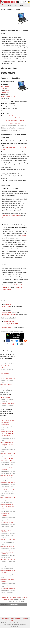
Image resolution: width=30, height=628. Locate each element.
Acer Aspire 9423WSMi (6, 384)
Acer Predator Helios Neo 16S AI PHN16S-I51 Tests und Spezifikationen (7, 433)
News (15, 5)
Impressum (5, 619)
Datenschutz (18, 619)
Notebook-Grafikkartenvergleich (11, 216)
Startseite (8, 304)
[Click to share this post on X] (21, 340)
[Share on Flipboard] (12, 344)
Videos (22, 5)
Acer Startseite (10, 116)
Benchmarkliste (6, 218)
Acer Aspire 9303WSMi (11, 324)
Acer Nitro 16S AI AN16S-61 (8, 475)
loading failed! (4, 604)
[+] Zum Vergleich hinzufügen (15, 120)
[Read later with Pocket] (8, 344)
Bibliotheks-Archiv (8, 599)
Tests (9, 5)
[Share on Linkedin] (17, 344)
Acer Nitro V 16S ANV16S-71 (8, 559)
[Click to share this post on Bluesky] (16, 340)
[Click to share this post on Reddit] (25, 340)
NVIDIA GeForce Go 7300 (8, 96)
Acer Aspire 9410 (5, 362)
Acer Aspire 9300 (9, 322)
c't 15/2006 (23, 236)
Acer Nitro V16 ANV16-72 (7, 546)
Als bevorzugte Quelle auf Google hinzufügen (16, 335)
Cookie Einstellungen (10, 621)
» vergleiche (15, 123)
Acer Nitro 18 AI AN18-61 (7, 522)
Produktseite (6, 306)
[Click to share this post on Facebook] (8, 340)
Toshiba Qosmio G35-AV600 (8, 403)
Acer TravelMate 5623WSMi (8, 378)
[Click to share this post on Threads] (12, 340)
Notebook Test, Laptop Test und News (11, 597)
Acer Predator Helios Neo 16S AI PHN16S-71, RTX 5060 (7, 506)
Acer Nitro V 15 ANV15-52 (7, 565)
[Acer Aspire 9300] (22, 18)
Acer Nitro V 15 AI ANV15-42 (8, 453)
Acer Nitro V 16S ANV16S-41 (8, 490)
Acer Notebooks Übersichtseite (14, 118)
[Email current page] (21, 344)
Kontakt (24, 619)
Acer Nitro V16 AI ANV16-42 (8, 588)
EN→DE (16, 147)
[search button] (24, 2)
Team (11, 619)
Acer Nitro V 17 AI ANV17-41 (8, 539)
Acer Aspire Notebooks (9, 314)
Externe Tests (24, 597)
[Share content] (4, 341)
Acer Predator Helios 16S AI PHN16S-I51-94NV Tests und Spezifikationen (8, 444)
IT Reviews (9, 147)
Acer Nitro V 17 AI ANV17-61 (8, 482)
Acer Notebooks (6, 312)
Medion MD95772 (5, 398)
